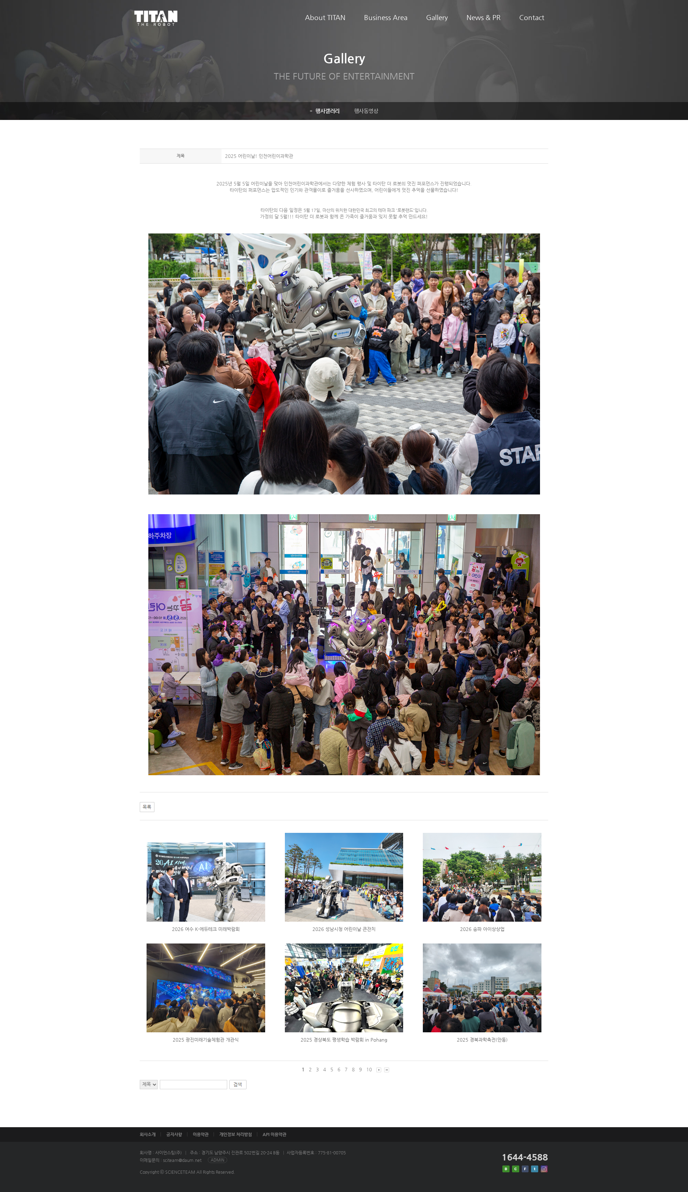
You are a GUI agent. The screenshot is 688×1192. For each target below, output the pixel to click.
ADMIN (217, 1160)
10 (369, 1069)
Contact (531, 17)
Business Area (385, 17)
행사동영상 (366, 111)
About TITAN (325, 17)
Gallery (437, 17)
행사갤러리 (327, 111)
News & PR (484, 17)
